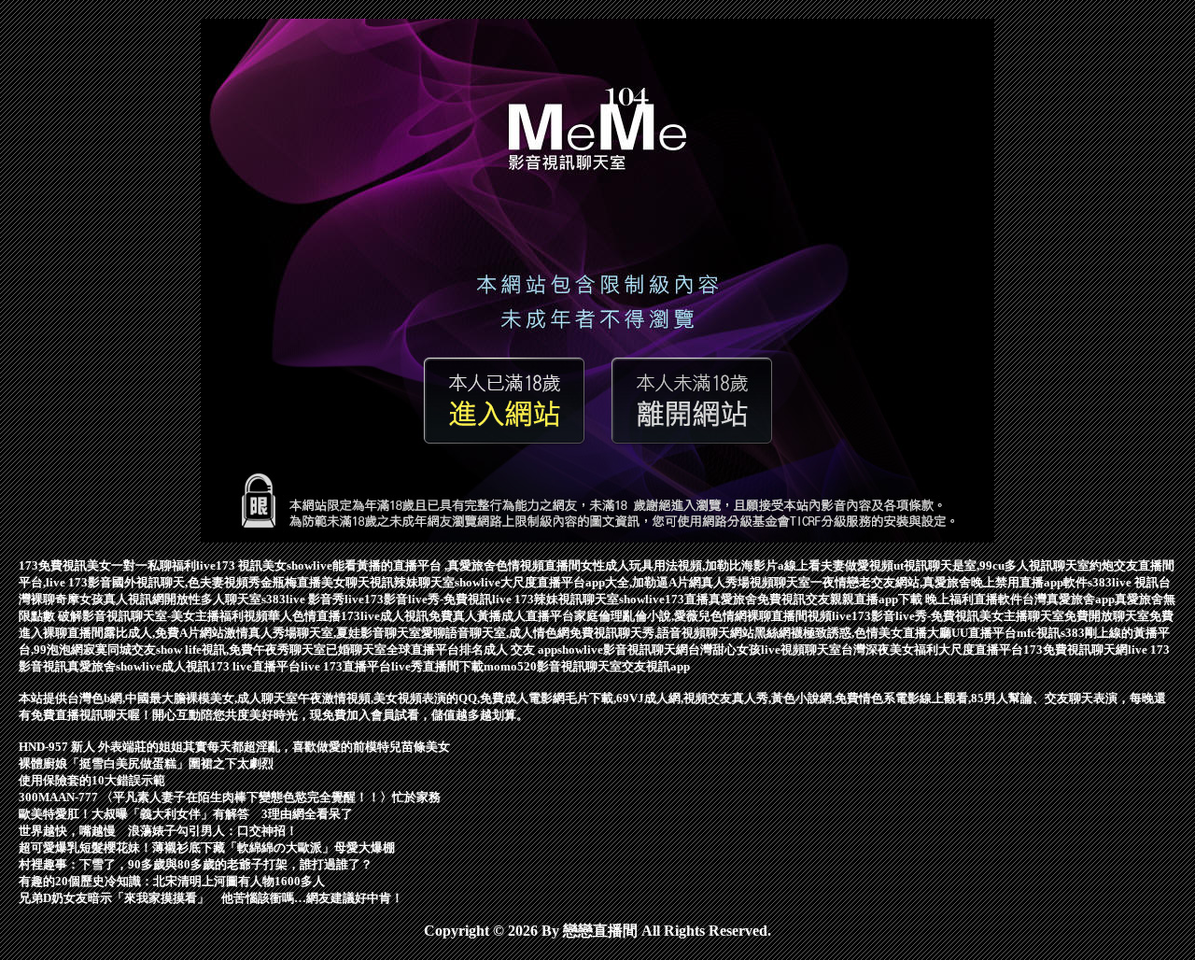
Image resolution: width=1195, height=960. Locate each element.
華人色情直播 (304, 616)
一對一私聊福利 (153, 565)
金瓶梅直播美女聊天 (315, 582)
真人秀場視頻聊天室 (755, 582)
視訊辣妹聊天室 (412, 582)
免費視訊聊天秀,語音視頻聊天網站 (661, 633)
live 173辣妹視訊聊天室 (555, 599)
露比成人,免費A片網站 (164, 633)
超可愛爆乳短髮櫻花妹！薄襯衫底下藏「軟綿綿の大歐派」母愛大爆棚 (207, 847)
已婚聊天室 (356, 649)
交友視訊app (656, 666)
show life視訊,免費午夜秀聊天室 (241, 649)
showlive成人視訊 (163, 666)
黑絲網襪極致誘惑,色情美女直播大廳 (852, 633)
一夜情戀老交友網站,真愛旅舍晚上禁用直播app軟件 (949, 582)
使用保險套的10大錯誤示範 (92, 780)
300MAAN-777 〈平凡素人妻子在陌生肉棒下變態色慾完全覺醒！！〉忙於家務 (230, 797)
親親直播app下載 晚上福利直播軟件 (926, 599)
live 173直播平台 (346, 666)
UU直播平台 (984, 633)
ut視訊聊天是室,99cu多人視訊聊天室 (991, 565)
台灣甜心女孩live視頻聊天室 (764, 649)
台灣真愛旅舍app (1068, 599)
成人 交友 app (520, 649)
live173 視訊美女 (241, 565)
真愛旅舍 (733, 599)
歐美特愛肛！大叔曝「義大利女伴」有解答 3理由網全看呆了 (186, 814)
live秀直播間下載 (437, 666)
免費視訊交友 (793, 599)
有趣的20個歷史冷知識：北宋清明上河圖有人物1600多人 (172, 881)
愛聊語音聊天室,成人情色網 (495, 633)
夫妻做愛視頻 (857, 565)
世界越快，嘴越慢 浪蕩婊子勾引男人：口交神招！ (158, 831)
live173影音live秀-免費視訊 (418, 599)
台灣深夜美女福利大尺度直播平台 (932, 649)
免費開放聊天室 (1106, 616)
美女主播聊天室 (1021, 616)
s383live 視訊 (1123, 582)
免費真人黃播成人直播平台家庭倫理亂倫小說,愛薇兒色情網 (588, 616)
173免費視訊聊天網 (1075, 649)
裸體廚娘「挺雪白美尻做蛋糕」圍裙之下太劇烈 (146, 763)
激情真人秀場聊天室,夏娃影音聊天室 (322, 633)
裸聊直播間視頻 (789, 616)
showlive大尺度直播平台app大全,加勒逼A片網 (578, 582)
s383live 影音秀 (302, 599)
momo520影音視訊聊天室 (553, 666)
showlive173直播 (664, 599)
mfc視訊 (1039, 633)
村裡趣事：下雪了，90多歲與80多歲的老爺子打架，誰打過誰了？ (196, 864)
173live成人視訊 (385, 616)
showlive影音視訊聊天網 (622, 649)
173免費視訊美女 (65, 565)
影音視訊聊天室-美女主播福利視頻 (175, 616)
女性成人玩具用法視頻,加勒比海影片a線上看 (701, 565)
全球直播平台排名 (435, 649)
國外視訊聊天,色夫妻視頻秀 (186, 582)
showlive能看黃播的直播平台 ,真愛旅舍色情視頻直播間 (434, 565)
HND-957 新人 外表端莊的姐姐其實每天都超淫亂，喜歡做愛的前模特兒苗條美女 (234, 747)
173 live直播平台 (255, 666)
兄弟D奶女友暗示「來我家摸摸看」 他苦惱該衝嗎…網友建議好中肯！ (211, 898)
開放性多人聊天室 (212, 599)
